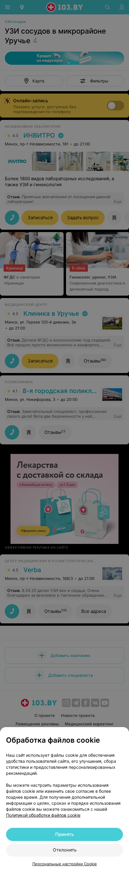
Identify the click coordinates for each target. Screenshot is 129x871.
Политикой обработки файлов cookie (43, 815)
